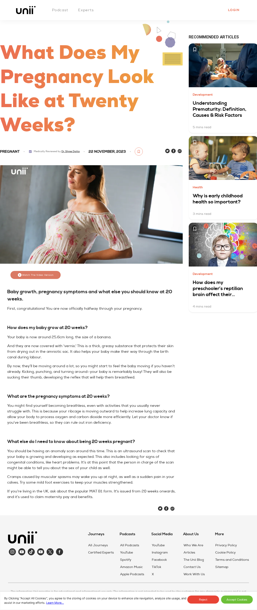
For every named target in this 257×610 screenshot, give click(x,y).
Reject (203, 599)
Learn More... (55, 602)
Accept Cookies (236, 599)
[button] (233, 10)
